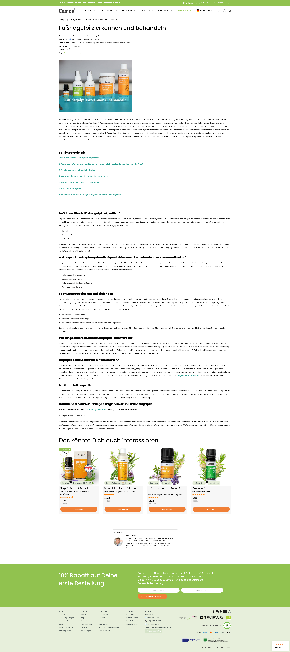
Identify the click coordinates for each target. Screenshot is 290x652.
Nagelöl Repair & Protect (74, 488)
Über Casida (129, 10)
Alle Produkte (109, 10)
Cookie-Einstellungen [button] (106, 631)
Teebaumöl (199, 488)
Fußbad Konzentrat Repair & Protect (164, 490)
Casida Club (165, 10)
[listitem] (65, 49)
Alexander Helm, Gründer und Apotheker (88, 36)
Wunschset (184, 10)
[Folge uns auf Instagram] (67, 49)
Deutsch (205, 10)
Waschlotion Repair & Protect (121, 488)
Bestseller (91, 10)
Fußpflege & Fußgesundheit (72, 19)
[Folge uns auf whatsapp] (69, 49)
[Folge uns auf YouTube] (225, 611)
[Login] (224, 10)
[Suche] (219, 10)
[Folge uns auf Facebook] (213, 611)
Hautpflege (78, 53)
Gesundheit (68, 53)
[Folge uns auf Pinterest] (221, 611)
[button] (79, 497)
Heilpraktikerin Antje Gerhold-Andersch (85, 39)
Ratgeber (147, 10)
